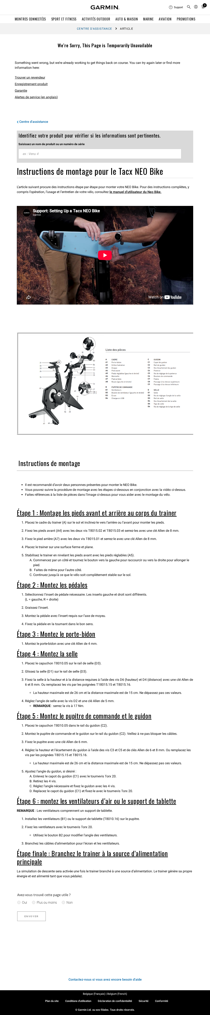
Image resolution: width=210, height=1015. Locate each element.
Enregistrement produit (31, 84)
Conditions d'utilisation (78, 1001)
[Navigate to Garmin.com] (105, 7)
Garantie (21, 91)
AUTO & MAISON (126, 19)
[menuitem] (176, 7)
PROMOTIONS (186, 19)
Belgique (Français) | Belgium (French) (105, 993)
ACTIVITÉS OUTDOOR (96, 19)
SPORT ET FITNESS (63, 19)
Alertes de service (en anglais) (36, 97)
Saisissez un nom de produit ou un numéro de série (51, 144)
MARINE (148, 19)
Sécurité (143, 1001)
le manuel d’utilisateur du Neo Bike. (135, 192)
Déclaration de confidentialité (115, 1001)
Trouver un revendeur (30, 77)
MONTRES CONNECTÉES (30, 19)
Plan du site (52, 1001)
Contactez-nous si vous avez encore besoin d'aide (105, 979)
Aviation (165, 19)
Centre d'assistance (94, 28)
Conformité (161, 1001)
